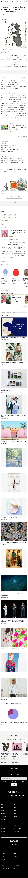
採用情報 (3, 828)
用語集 (15, 816)
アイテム (3, 856)
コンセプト (16, 856)
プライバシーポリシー (18, 828)
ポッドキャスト (17, 813)
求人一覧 (10, 293)
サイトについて (4, 825)
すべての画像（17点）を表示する (14, 196)
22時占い (24, 1)
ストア (15, 1)
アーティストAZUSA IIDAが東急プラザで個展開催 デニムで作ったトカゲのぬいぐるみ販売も (18, 127)
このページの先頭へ (15, 768)
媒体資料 (3, 831)
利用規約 (15, 825)
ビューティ (11, 1)
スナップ (3, 819)
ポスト (15, 807)
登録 (14, 784)
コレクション (16, 804)
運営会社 (3, 834)
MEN (6, 781)
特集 (7, 1)
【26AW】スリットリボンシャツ (5, 281)
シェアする (11, 51)
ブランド (3, 853)
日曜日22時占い (4, 813)
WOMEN (14, 781)
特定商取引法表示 (17, 868)
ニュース (4, 1)
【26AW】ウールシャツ (16, 281)
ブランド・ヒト (19, 1)
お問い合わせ (16, 831)
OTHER (22, 781)
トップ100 (3, 816)
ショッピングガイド (5, 865)
